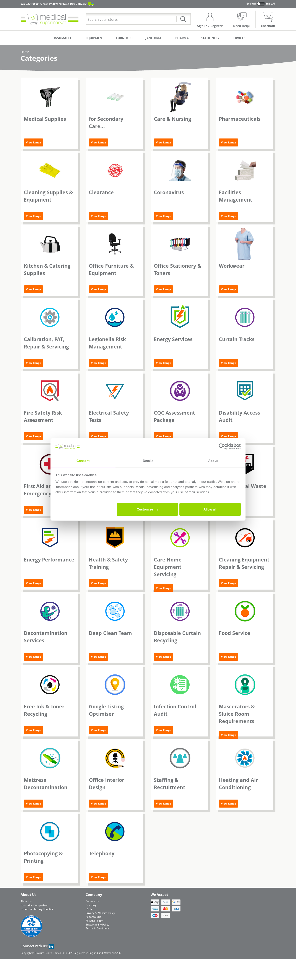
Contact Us (92, 901)
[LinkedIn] (51, 946)
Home (25, 52)
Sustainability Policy (97, 924)
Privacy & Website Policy (100, 913)
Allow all (209, 509)
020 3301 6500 (30, 4)
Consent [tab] (82, 461)
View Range (33, 142)
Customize (145, 509)
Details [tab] (148, 461)
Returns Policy (94, 920)
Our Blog (91, 905)
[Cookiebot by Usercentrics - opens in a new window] (222, 446)
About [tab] (213, 461)
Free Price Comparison (34, 905)
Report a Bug (93, 917)
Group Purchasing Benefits (37, 909)
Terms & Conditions (97, 928)
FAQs (89, 909)
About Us (26, 901)
